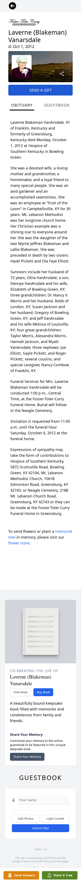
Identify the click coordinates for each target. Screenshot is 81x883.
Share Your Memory (27, 757)
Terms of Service (51, 861)
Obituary (21, 105)
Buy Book (43, 692)
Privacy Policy (29, 861)
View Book (20, 692)
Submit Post (40, 828)
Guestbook (57, 105)
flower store (18, 542)
